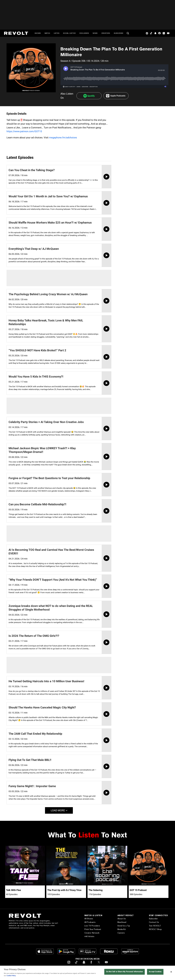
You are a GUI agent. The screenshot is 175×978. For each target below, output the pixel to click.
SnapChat (155, 33)
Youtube (168, 33)
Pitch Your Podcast (92, 929)
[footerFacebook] (91, 964)
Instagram (147, 33)
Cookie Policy (11, 975)
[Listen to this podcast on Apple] (116, 95)
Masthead (122, 922)
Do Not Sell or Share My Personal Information (124, 972)
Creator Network (91, 933)
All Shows (88, 918)
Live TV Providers (92, 925)
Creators (105, 33)
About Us (122, 918)
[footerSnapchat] (84, 964)
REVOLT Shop (155, 929)
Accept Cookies (155, 972)
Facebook (159, 33)
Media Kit (122, 929)
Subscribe (118, 33)
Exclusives (84, 33)
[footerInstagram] (69, 964)
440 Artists (89, 936)
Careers (121, 933)
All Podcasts (89, 922)
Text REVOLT (155, 925)
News (95, 33)
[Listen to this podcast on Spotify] (89, 95)
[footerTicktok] (76, 964)
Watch (47, 33)
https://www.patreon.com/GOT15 (24, 131)
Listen (56, 33)
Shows (38, 33)
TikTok (151, 33)
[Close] (171, 971)
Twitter (163, 33)
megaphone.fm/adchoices (63, 137)
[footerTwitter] (99, 964)
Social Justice (69, 33)
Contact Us (154, 922)
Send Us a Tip (124, 925)
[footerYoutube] (106, 964)
